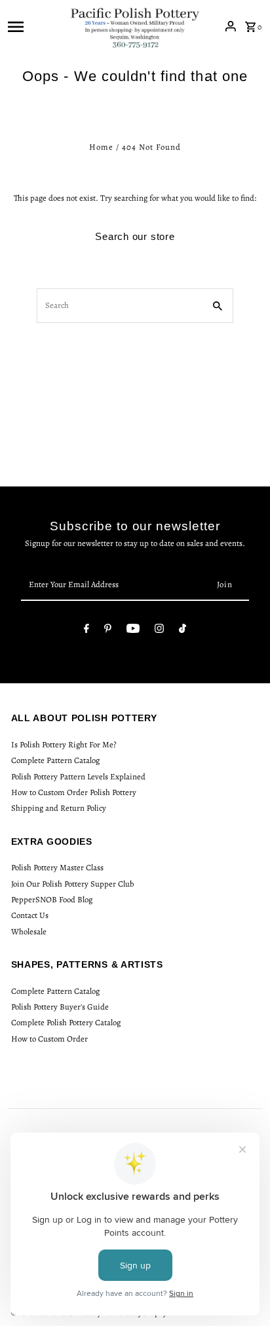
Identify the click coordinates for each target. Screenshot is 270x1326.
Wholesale (29, 931)
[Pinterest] (107, 631)
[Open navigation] (34, 26)
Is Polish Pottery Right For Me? (64, 744)
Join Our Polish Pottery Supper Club (72, 883)
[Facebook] (86, 631)
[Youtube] (133, 631)
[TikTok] (182, 631)
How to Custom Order (49, 1038)
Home (101, 146)
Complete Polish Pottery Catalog (66, 1022)
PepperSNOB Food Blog (51, 899)
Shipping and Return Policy (58, 807)
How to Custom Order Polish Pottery (73, 792)
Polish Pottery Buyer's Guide (60, 1006)
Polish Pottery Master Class (57, 867)
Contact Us (29, 915)
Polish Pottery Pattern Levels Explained (78, 776)
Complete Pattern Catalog (55, 760)
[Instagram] (159, 631)
